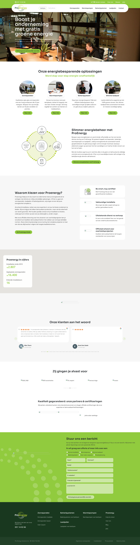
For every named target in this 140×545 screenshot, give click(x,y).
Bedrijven (42, 8)
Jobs (123, 2)
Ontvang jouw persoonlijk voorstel (27, 51)
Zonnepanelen (74, 8)
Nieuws (117, 2)
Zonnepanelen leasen (44, 521)
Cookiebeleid (97, 541)
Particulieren (51, 8)
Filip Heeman (82, 345)
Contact (121, 8)
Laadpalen (112, 8)
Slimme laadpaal (112, 96)
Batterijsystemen (101, 8)
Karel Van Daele (29, 345)
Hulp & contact (110, 517)
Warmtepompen (87, 8)
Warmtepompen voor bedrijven (92, 517)
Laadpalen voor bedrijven (68, 526)
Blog (107, 525)
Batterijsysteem (84, 96)
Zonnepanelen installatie (45, 517)
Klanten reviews (100, 2)
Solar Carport (41, 525)
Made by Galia (121, 541)
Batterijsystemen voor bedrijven (69, 517)
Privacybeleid (109, 541)
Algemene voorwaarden (83, 541)
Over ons (110, 2)
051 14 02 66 (21, 2)
